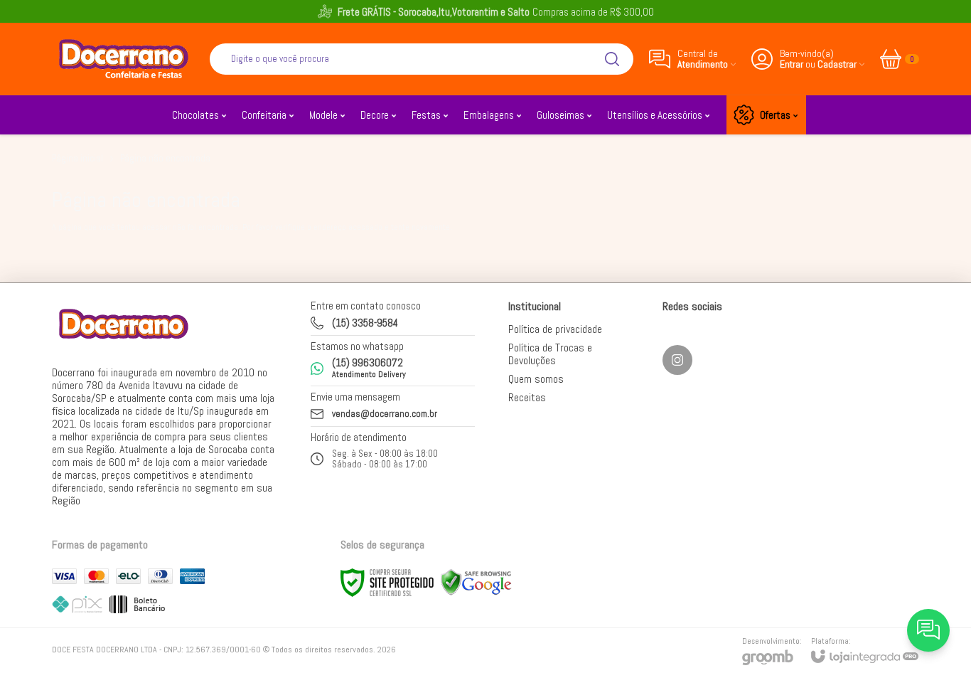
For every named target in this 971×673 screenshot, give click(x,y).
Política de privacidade (555, 329)
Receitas (527, 397)
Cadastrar (837, 64)
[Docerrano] (123, 58)
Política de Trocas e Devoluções (550, 354)
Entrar (791, 64)
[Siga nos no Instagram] (677, 360)
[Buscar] (612, 59)
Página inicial (77, 158)
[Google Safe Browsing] (476, 582)
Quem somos (536, 378)
